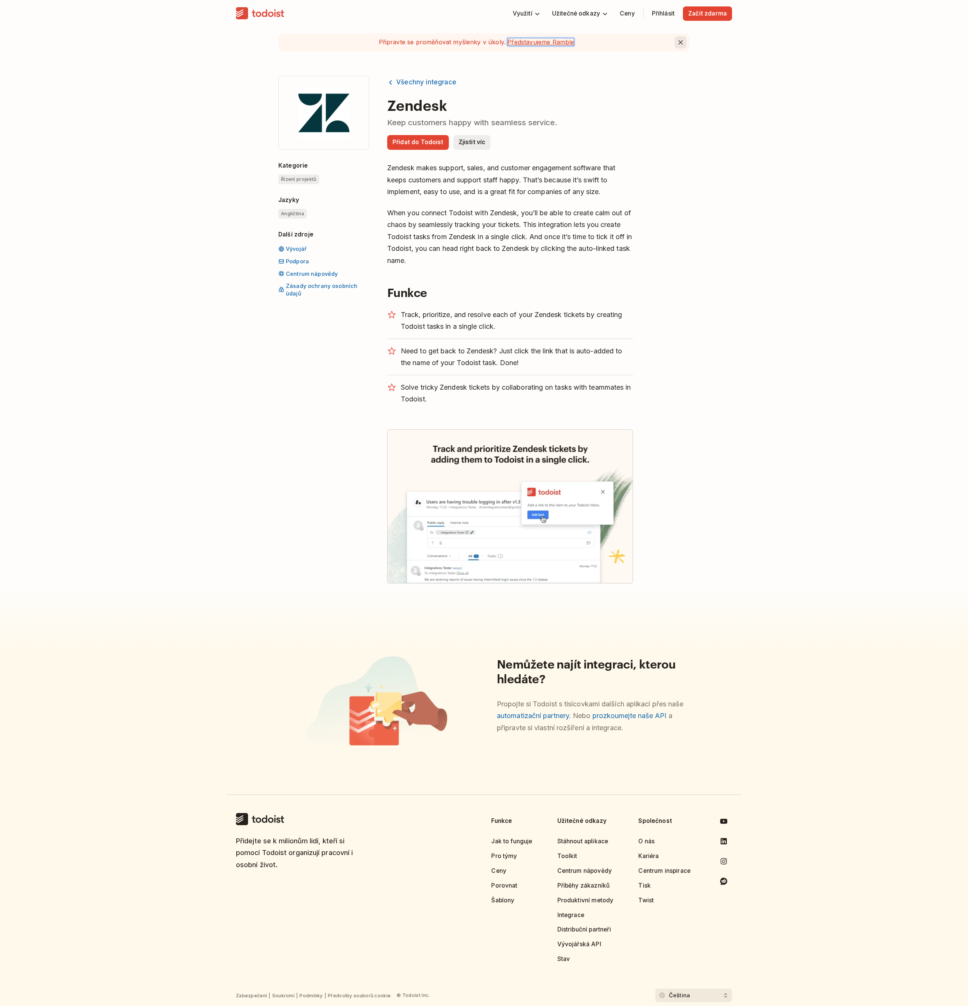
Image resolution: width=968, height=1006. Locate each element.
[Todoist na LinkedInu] (723, 842)
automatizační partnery (533, 716)
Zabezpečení (251, 995)
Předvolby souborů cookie (359, 995)
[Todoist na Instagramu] (723, 862)
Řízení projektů (298, 179)
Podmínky (311, 995)
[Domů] (260, 13)
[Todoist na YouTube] (723, 822)
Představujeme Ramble (540, 42)
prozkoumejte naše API (630, 716)
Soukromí (283, 995)
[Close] (681, 42)
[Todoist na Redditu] (723, 882)
